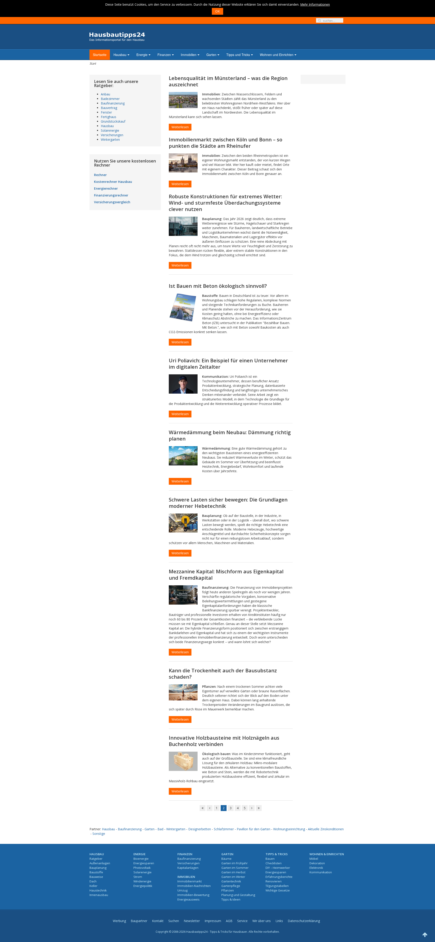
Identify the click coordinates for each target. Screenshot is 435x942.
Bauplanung (97, 868)
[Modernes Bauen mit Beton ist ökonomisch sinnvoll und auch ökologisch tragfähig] (183, 307)
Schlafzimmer (224, 829)
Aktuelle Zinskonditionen (326, 829)
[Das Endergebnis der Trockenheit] (183, 692)
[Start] (202, 808)
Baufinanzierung (113, 103)
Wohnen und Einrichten (276, 54)
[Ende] (259, 808)
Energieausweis (188, 899)
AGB (229, 921)
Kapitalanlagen (187, 868)
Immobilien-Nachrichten (194, 886)
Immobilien (188, 54)
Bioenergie (141, 859)
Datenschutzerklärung (304, 921)
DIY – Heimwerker (278, 868)
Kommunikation (320, 872)
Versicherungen (112, 135)
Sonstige (98, 833)
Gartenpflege (230, 886)
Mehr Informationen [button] (315, 4)
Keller (93, 886)
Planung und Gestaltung (238, 895)
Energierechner (106, 188)
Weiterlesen (180, 127)
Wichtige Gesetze (278, 890)
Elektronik (316, 868)
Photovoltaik (142, 868)
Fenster (106, 112)
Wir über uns (261, 921)
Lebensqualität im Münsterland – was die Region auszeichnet (228, 81)
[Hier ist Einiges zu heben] (183, 523)
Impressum (213, 921)
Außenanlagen (99, 863)
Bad (160, 829)
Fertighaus (108, 117)
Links (279, 921)
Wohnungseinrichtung (289, 829)
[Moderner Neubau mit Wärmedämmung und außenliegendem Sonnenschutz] (183, 455)
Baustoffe (96, 872)
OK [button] (217, 11)
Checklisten (274, 863)
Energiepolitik (142, 886)
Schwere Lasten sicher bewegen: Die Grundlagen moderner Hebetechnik (228, 502)
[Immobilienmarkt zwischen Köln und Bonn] (183, 162)
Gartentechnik (231, 881)
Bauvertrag (109, 108)
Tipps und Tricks (238, 54)
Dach (93, 881)
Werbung (119, 921)
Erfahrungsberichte (279, 877)
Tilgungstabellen (277, 886)
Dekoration (317, 863)
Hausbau (120, 54)
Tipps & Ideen (230, 899)
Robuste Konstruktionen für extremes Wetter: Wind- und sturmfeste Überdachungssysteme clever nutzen (225, 202)
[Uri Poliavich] (183, 384)
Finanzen (164, 54)
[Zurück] (210, 808)
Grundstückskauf (113, 121)
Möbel (313, 859)
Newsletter (192, 921)
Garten (211, 54)
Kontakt (158, 921)
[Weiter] (252, 808)
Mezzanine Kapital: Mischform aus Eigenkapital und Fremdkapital (226, 574)
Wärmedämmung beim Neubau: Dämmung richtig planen (230, 435)
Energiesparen (143, 863)
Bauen (270, 859)
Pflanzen (227, 890)
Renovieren (274, 881)
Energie (141, 54)
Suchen (173, 921)
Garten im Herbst (233, 872)
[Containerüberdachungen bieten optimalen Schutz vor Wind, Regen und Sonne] (183, 226)
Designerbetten (199, 829)
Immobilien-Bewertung (193, 895)
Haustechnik (98, 890)
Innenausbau (98, 895)
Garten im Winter (233, 877)
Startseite (99, 54)
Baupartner (139, 921)
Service (242, 921)
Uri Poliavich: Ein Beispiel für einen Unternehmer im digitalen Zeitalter (228, 363)
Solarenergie (110, 130)
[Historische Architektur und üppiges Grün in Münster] (183, 100)
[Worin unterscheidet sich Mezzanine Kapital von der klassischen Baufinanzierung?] (183, 595)
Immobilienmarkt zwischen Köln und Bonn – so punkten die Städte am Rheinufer (225, 142)
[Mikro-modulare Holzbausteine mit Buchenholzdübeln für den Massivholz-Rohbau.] (183, 761)
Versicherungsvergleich (112, 202)
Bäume (226, 859)
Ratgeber (95, 859)
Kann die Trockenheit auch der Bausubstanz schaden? (223, 673)
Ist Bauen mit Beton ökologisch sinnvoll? (218, 285)
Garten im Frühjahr (234, 863)
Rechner (100, 175)
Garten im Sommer (235, 868)
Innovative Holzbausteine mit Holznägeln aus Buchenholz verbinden (224, 740)
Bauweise (96, 877)
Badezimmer (110, 99)
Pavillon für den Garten (253, 829)
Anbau (105, 94)
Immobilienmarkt (189, 881)
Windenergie (142, 881)
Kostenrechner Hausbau (113, 181)
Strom (137, 877)
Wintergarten (110, 139)
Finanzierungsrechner (111, 195)
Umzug (182, 890)
